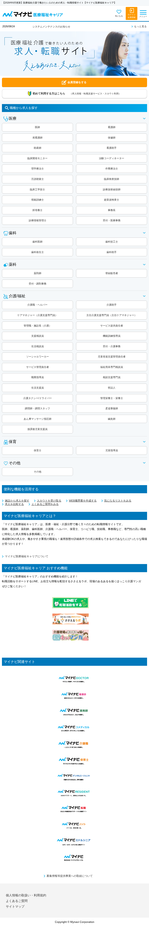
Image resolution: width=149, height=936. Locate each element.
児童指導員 (111, 450)
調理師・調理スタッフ (37, 408)
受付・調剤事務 (37, 283)
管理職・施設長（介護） (37, 325)
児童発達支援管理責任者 (112, 356)
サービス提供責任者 (111, 325)
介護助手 (112, 304)
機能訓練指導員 (111, 335)
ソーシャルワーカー (37, 356)
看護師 (111, 127)
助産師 (37, 147)
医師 (37, 127)
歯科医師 (37, 241)
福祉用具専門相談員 (111, 367)
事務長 (111, 210)
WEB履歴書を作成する (83, 500)
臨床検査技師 (111, 179)
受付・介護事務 (111, 346)
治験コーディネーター (111, 158)
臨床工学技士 (37, 189)
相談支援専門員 (111, 377)
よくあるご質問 (17, 901)
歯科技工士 (111, 241)
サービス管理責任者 (37, 367)
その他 (37, 471)
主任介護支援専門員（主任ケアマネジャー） (111, 315)
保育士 (37, 450)
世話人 (111, 387)
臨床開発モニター (37, 158)
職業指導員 (37, 377)
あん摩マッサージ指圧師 (37, 418)
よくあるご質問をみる (45, 504)
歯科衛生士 (37, 252)
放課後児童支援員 (37, 429)
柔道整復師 (111, 408)
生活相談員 (37, 346)
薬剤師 (37, 273)
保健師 (111, 137)
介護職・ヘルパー (37, 304)
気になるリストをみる (117, 500)
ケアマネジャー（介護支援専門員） (37, 315)
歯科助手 (112, 252)
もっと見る (140, 26)
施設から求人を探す (17, 500)
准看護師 (37, 137)
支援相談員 (37, 335)
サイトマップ (15, 906)
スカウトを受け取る (49, 500)
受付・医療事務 (111, 220)
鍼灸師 (111, 418)
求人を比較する (14, 504)
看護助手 (112, 147)
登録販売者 (111, 273)
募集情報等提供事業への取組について (70, 875)
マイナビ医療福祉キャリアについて (26, 556)
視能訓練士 (37, 199)
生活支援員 (37, 387)
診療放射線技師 (111, 189)
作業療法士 (111, 168)
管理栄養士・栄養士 (111, 398)
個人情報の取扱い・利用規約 (26, 895)
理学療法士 (37, 168)
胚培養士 (37, 210)
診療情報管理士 (37, 220)
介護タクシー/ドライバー (37, 398)
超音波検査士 (111, 199)
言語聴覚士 (37, 179)
